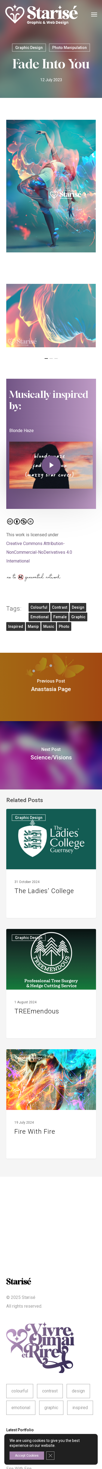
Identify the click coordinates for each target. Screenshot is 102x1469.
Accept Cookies (27, 1456)
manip (33, 626)
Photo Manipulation (69, 47)
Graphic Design (29, 47)
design (78, 607)
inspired (15, 626)
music (48, 626)
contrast (59, 607)
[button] (94, 14)
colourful (38, 607)
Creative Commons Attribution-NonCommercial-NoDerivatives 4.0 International (39, 552)
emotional (39, 617)
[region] (51, 316)
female (60, 617)
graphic (78, 617)
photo (64, 626)
